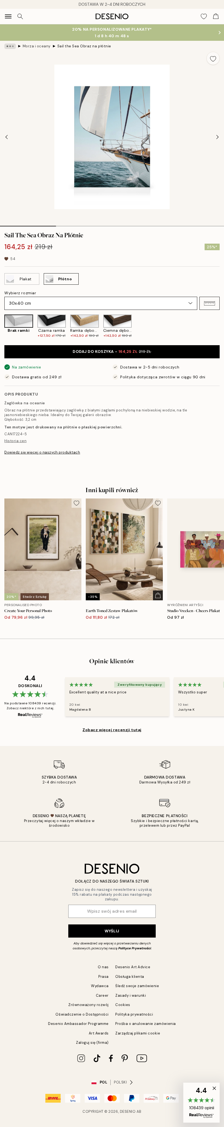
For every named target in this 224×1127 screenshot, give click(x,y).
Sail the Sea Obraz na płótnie (84, 46)
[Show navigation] (8, 16)
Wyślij (112, 931)
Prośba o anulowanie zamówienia (145, 1023)
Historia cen (15, 441)
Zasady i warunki (130, 995)
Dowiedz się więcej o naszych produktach (42, 452)
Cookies (122, 1004)
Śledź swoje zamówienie (137, 986)
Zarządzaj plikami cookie (137, 1033)
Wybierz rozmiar (20, 292)
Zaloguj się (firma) (92, 1042)
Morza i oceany (37, 46)
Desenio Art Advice (132, 967)
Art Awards (99, 1033)
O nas (103, 967)
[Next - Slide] (217, 136)
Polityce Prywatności (134, 948)
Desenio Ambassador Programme (78, 1023)
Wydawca (100, 986)
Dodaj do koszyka (112, 351)
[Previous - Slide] (6, 136)
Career (102, 995)
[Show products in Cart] (216, 16)
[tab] (28, 224)
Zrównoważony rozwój (88, 1004)
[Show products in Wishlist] (204, 16)
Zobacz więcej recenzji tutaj (112, 729)
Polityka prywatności (134, 1014)
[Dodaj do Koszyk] (158, 595)
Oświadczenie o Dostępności (82, 1014)
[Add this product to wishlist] (213, 58)
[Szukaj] (20, 16)
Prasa (103, 976)
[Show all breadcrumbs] (10, 46)
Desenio (128, 1111)
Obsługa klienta (129, 976)
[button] (209, 303)
